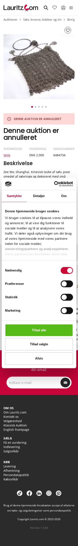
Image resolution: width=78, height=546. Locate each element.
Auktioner (10, 19)
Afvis (39, 358)
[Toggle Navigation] (71, 7)
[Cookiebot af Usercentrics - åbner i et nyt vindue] (55, 184)
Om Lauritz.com (14, 412)
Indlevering (11, 447)
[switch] (67, 283)
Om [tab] (64, 196)
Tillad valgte (39, 344)
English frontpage (16, 430)
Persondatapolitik (16, 475)
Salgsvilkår (11, 451)
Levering (9, 466)
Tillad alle (39, 330)
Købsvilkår (10, 479)
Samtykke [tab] (14, 196)
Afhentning (11, 471)
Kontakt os (11, 417)
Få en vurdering (14, 442)
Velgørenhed (12, 421)
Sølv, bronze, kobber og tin (42, 19)
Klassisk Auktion (15, 425)
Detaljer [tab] (39, 196)
